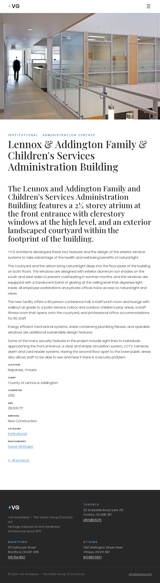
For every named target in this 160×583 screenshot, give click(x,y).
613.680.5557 (92, 557)
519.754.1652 (16, 557)
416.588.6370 (92, 520)
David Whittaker (20, 446)
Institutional (17, 433)
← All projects (18, 460)
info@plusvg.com (140, 574)
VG (13, 507)
